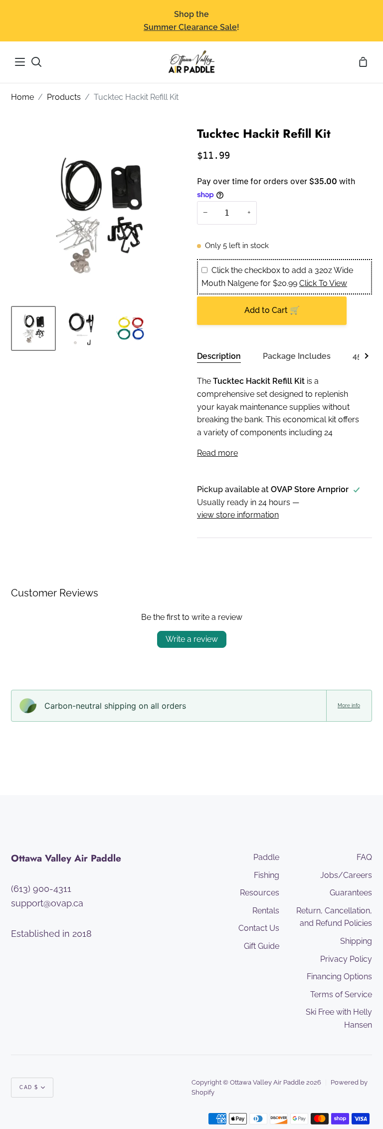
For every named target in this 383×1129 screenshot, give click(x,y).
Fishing (266, 875)
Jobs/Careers (346, 875)
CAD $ (28, 1087)
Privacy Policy (346, 959)
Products (64, 97)
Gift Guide (261, 946)
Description (219, 356)
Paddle (266, 857)
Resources (259, 892)
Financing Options (339, 976)
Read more (217, 453)
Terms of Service (341, 994)
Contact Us (258, 928)
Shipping (356, 941)
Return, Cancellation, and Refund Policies (334, 917)
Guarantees (351, 892)
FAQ (364, 857)
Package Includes (297, 356)
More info (349, 705)
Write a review (192, 639)
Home (22, 97)
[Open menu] (20, 61)
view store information (238, 515)
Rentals (265, 910)
